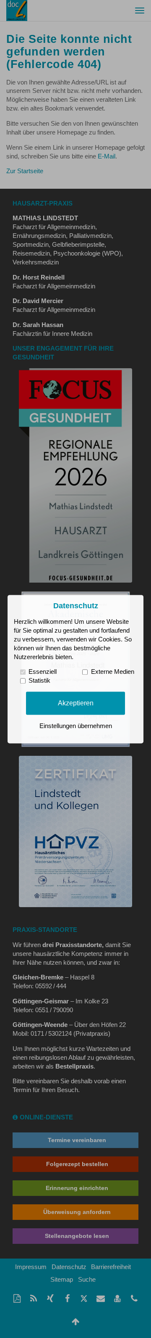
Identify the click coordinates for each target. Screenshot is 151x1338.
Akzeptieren (76, 703)
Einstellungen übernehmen (75, 726)
